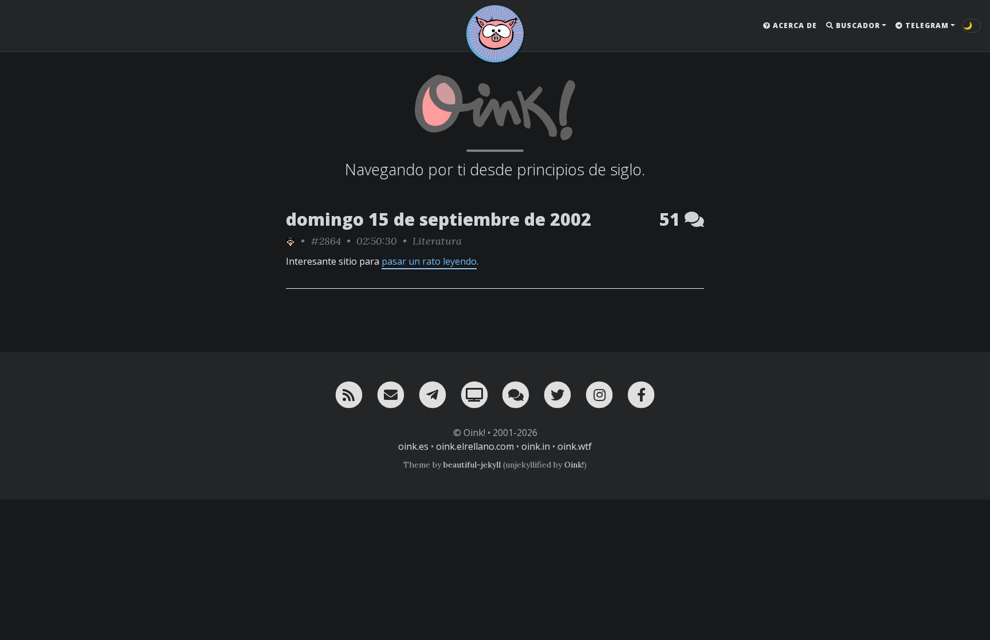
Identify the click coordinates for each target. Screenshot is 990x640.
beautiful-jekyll (472, 465)
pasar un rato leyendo (429, 261)
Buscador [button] (857, 25)
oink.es (413, 446)
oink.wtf (574, 446)
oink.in (535, 446)
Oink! (574, 465)
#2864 (326, 241)
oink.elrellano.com (475, 446)
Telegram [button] (926, 25)
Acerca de (794, 25)
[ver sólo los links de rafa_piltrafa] (290, 241)
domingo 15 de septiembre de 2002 (438, 219)
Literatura (437, 241)
